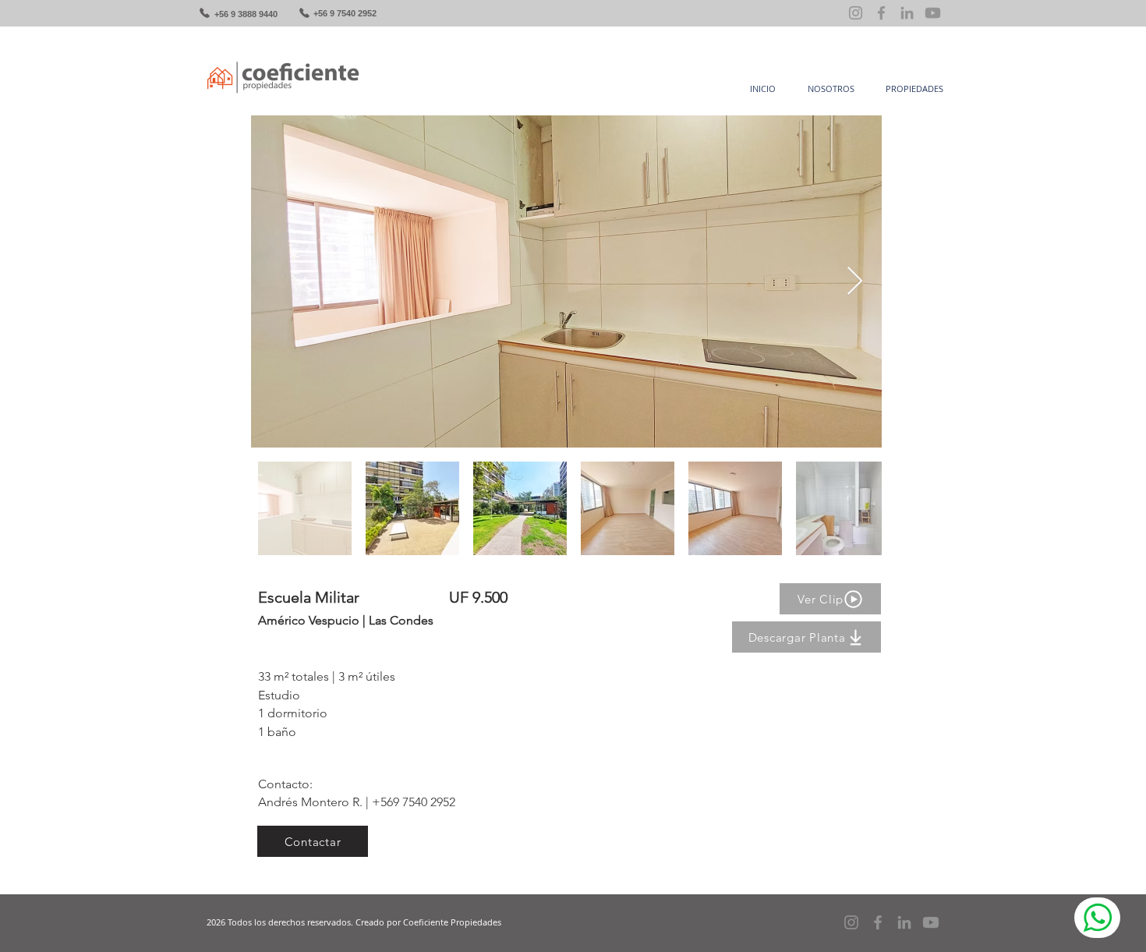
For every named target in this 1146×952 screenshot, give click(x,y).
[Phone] (204, 13)
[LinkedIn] (907, 13)
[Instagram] (856, 13)
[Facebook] (881, 13)
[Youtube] (933, 13)
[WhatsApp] (1097, 917)
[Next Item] (855, 282)
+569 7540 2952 (413, 802)
